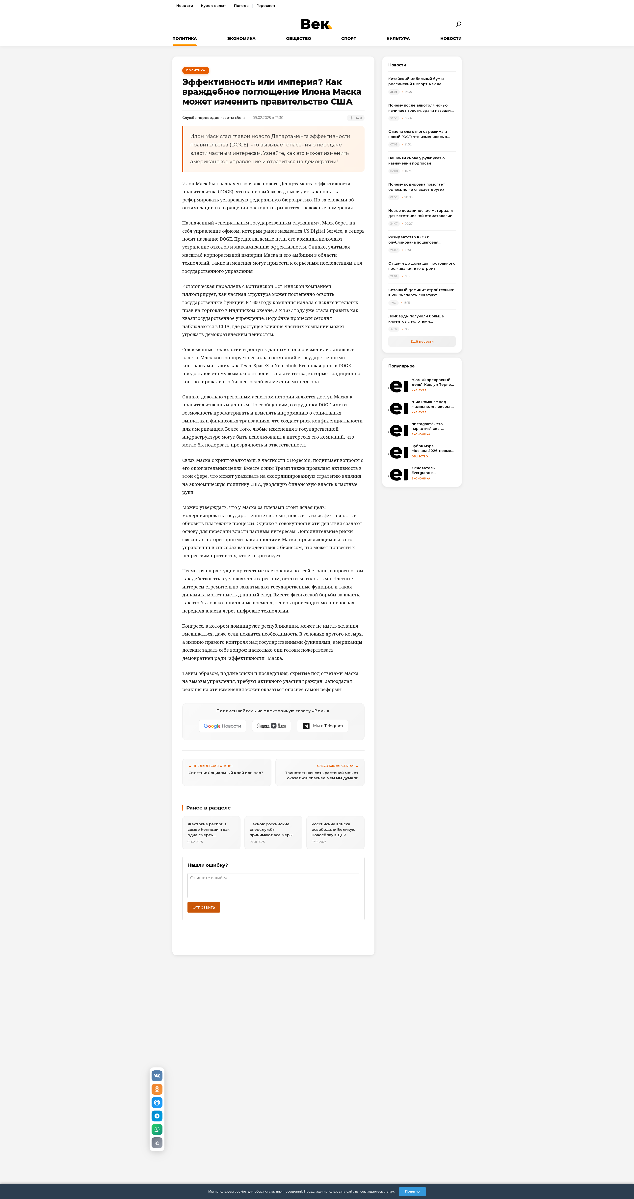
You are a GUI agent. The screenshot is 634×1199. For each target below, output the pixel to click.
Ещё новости (422, 341)
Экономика (241, 38)
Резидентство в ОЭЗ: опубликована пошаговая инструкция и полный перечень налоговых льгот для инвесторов (420, 240)
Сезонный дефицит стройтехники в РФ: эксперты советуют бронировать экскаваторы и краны (421, 293)
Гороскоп (266, 5)
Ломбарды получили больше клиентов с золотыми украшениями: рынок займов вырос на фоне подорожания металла (416, 319)
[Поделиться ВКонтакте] (157, 1075)
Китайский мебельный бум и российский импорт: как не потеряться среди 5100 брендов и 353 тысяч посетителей (421, 82)
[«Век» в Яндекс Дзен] (271, 726)
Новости (184, 5)
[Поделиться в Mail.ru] (157, 1102)
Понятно (412, 1191)
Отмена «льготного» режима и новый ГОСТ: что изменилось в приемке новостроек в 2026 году (420, 134)
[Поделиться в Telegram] (157, 1116)
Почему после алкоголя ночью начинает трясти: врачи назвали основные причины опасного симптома (419, 108)
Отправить (203, 907)
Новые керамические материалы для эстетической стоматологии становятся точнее (420, 213)
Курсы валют (213, 5)
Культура (398, 38)
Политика (184, 38)
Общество (298, 38)
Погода (241, 5)
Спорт (348, 38)
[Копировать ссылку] (157, 1142)
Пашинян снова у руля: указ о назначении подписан (416, 161)
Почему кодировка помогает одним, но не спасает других (416, 187)
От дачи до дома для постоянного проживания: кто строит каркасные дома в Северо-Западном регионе (421, 266)
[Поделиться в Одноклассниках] (157, 1089)
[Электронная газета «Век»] (317, 24)
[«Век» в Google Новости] (222, 726)
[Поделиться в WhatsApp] (157, 1129)
